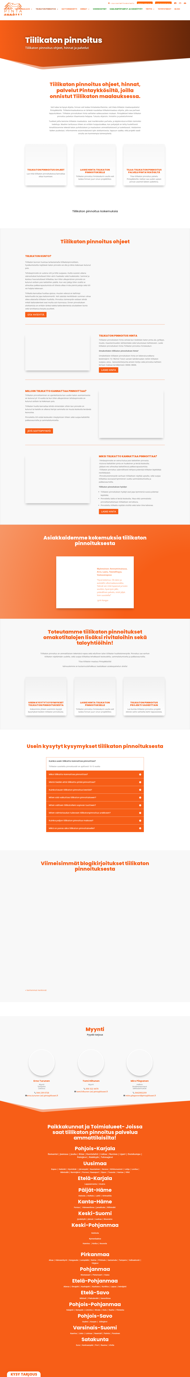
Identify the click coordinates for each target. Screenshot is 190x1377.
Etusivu (7, 9)
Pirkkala (102, 1260)
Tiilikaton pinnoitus (46, 9)
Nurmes (113, 1154)
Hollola (90, 1195)
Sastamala (112, 1260)
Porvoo (85, 1172)
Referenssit (9, 15)
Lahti (98, 1195)
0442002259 (140, 1092)
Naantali (98, 1333)
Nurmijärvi (75, 1172)
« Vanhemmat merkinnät (36, 990)
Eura (78, 1345)
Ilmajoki (75, 1286)
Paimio (107, 1333)
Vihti (128, 1172)
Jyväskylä (81, 1219)
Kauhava (96, 1286)
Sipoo (103, 1172)
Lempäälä (84, 1260)
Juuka (74, 1154)
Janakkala (100, 1207)
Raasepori (94, 1172)
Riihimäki (111, 1207)
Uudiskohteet (100, 9)
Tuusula (111, 1172)
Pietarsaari (97, 1275)
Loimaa (89, 1333)
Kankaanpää (88, 1345)
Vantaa (120, 1172)
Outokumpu (134, 1154)
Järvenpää (83, 1169)
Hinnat (83, 9)
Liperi (123, 1154)
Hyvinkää (72, 1169)
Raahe (111, 1310)
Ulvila (111, 1345)
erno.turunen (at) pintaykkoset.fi (42, 1095)
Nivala (97, 1310)
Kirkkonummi (116, 1169)
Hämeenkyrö (61, 1260)
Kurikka (105, 1286)
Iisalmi (85, 1321)
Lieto (81, 1333)
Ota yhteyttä (36, 314)
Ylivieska (120, 1310)
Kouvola (103, 1243)
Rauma (104, 1345)
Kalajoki (70, 1310)
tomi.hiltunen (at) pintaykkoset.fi (92, 1091)
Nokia (93, 1260)
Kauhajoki (85, 1286)
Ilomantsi (53, 1154)
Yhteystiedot (164, 9)
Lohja (127, 1169)
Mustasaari (85, 1275)
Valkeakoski (134, 1260)
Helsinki (62, 1169)
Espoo (54, 1169)
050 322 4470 (91, 1088)
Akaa (51, 1260)
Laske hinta (108, 370)
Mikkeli (83, 1298)
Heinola (81, 1195)
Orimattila (107, 1195)
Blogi (177, 9)
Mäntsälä (64, 1172)
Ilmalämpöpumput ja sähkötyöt (126, 9)
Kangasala (73, 1260)
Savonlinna (106, 1298)
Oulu (104, 1310)
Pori (97, 1345)
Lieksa (104, 1154)
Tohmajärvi (107, 1157)
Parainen (116, 1333)
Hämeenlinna (88, 1207)
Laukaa (98, 1219)
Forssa (77, 1207)
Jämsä (91, 1219)
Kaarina (73, 1333)
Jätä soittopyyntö (39, 430)
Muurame (108, 1219)
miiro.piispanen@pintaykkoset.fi (140, 1095)
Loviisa (135, 1169)
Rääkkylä (94, 1157)
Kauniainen (95, 1169)
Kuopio (93, 1321)
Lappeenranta (91, 1184)
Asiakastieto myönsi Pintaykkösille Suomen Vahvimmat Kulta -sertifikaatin (71, 970)
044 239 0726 (42, 1092)
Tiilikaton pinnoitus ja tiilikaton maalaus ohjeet (55, 914)
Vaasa (106, 1275)
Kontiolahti (92, 1154)
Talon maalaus (22, 9)
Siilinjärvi (103, 1321)
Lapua (113, 1286)
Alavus (67, 1286)
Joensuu (64, 1154)
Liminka (89, 1310)
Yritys (149, 9)
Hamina (86, 1243)
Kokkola (95, 1233)
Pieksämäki (93, 1298)
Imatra (102, 1184)
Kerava (105, 1169)
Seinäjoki (122, 1286)
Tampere (123, 1260)
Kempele (79, 1310)
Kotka (95, 1243)
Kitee (82, 1154)
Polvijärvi (82, 1157)
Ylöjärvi (95, 1263)
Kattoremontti (69, 9)
